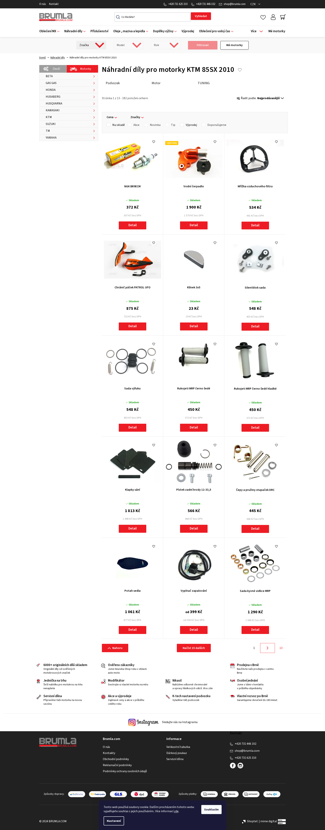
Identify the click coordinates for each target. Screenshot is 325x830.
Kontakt (54, 4)
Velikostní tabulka (178, 747)
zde (176, 811)
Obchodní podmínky (116, 759)
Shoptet (252, 821)
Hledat (201, 16)
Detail (132, 225)
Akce (136, 125)
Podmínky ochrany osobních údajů (125, 771)
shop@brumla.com (235, 4)
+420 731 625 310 (177, 4)
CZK (253, 4)
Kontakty (109, 753)
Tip (173, 125)
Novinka (155, 125)
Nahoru (117, 648)
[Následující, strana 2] (267, 648)
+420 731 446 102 (205, 4)
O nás (42, 4)
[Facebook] (233, 765)
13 (281, 648)
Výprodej (191, 125)
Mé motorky (234, 45)
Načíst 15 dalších (194, 648)
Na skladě (118, 125)
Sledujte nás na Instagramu (179, 722)
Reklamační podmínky (117, 765)
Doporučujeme (216, 125)
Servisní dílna (174, 759)
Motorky (85, 69)
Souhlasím (211, 809)
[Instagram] (240, 765)
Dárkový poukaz (176, 753)
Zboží (56, 69)
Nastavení (114, 821)
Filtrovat (203, 45)
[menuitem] (50, 31)
